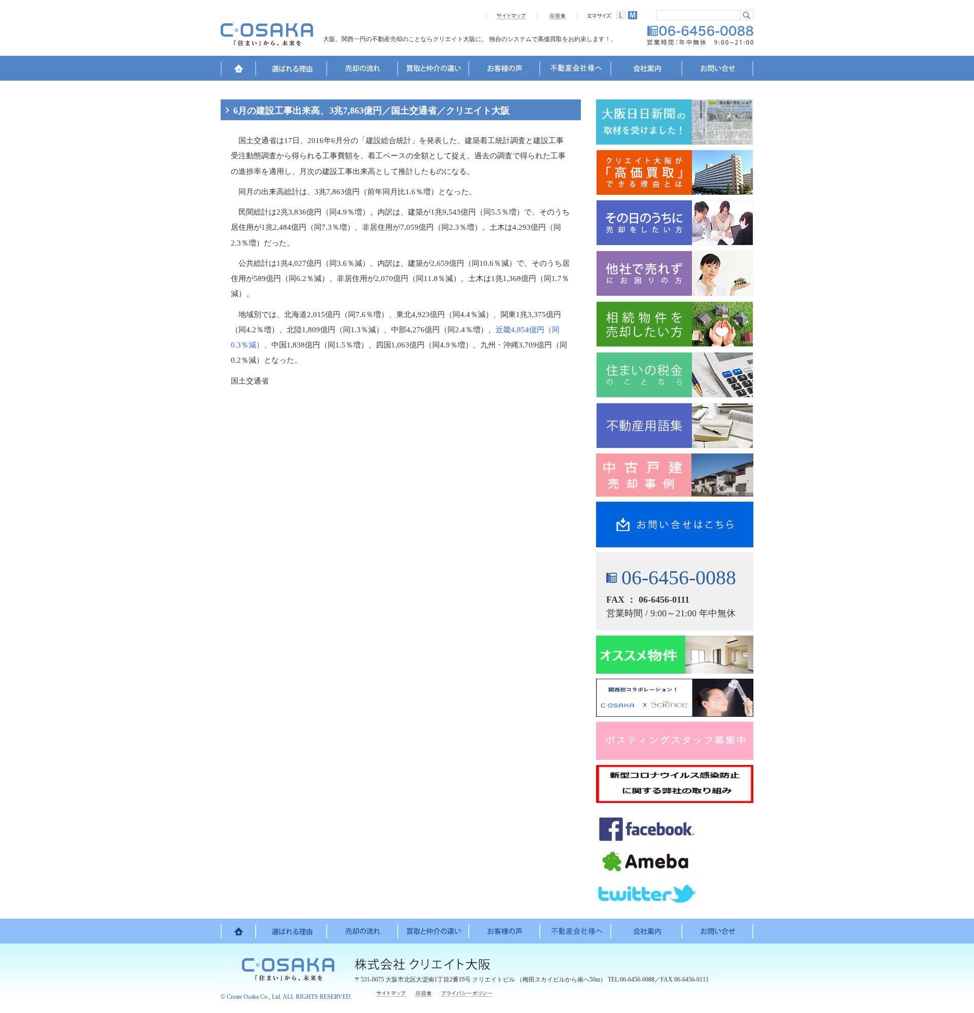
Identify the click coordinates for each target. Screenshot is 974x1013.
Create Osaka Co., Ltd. (254, 996)
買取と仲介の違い (433, 70)
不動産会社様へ (575, 70)
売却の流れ (362, 70)
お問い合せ (717, 70)
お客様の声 (504, 70)
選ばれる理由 (291, 70)
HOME (238, 70)
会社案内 (646, 70)
